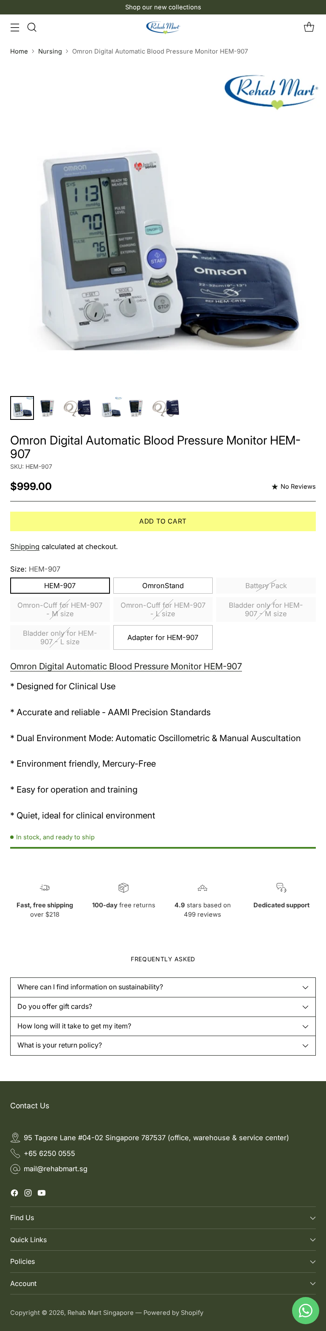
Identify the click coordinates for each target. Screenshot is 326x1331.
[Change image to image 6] (166, 408)
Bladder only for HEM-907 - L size (60, 637)
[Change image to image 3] (78, 408)
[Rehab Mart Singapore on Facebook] (14, 1194)
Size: (35, 569)
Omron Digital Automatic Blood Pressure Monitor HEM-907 (126, 666)
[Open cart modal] (309, 27)
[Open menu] (14, 27)
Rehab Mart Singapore (100, 1313)
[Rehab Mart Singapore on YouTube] (42, 1194)
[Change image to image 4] (111, 408)
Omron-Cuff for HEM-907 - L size (163, 609)
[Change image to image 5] (137, 408)
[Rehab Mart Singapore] (163, 27)
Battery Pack (266, 585)
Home (19, 51)
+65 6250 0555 (49, 1153)
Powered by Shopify (173, 1313)
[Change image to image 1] (22, 408)
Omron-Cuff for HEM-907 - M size (59, 609)
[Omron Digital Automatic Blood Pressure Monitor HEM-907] (163, 226)
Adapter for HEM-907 (162, 637)
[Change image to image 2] (48, 408)
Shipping (24, 546)
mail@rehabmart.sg (55, 1168)
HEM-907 (60, 585)
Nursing (50, 51)
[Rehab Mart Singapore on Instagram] (28, 1194)
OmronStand (163, 585)
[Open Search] (31, 27)
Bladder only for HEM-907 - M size (266, 609)
